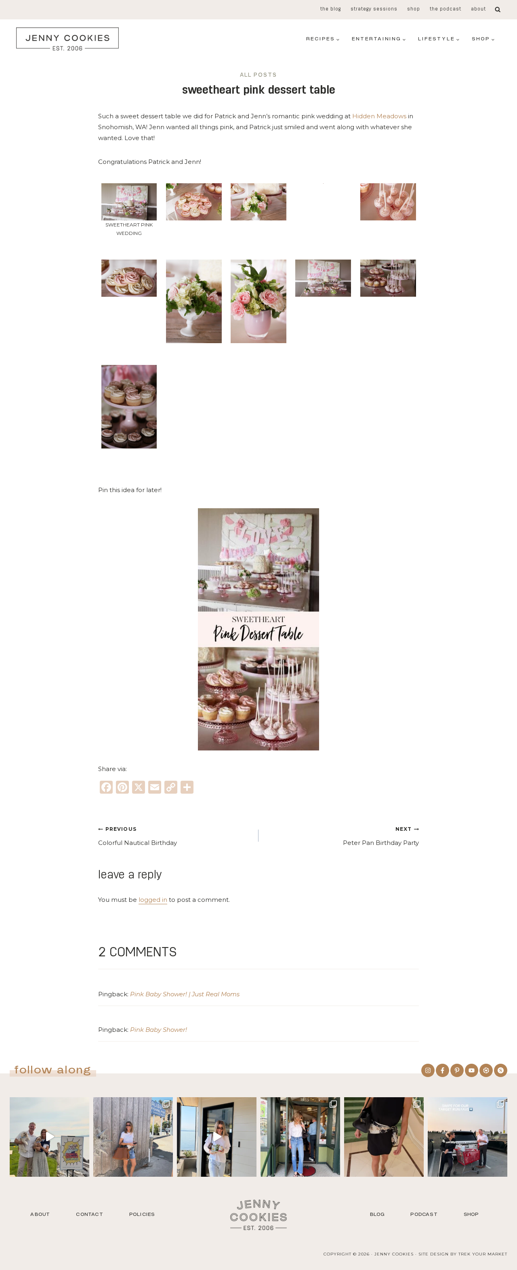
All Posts (258, 75)
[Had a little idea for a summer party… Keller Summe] (49, 1137)
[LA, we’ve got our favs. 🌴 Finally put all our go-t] (133, 1137)
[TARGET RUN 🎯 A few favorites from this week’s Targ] (467, 1137)
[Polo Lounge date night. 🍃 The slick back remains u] (384, 1137)
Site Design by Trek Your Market (462, 1254)
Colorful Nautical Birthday (137, 836)
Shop (413, 9)
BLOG (377, 1214)
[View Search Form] (498, 9)
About (478, 9)
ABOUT (40, 1214)
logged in (153, 899)
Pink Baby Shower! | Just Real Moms (185, 994)
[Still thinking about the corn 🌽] (300, 1137)
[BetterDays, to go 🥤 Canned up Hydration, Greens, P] (216, 1137)
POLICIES (142, 1214)
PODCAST (423, 1214)
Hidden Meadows (379, 116)
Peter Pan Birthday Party (381, 836)
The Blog (330, 9)
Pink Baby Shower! (158, 1029)
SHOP (471, 1214)
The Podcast (445, 9)
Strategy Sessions (374, 9)
